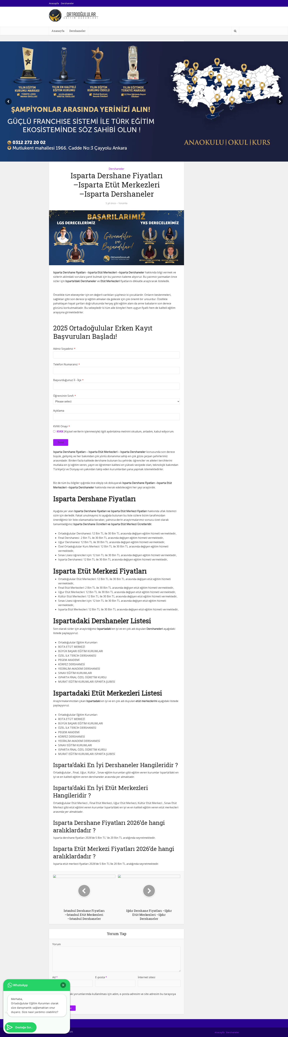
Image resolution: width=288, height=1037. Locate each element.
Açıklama (58, 410)
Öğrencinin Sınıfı (64, 396)
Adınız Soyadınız (64, 349)
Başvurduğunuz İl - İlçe (68, 380)
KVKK (60, 431)
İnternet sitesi (146, 977)
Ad (55, 977)
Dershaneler (67, 3)
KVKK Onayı (61, 426)
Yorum (56, 944)
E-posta (101, 977)
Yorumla (122, 203)
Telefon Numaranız (66, 364)
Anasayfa (54, 3)
